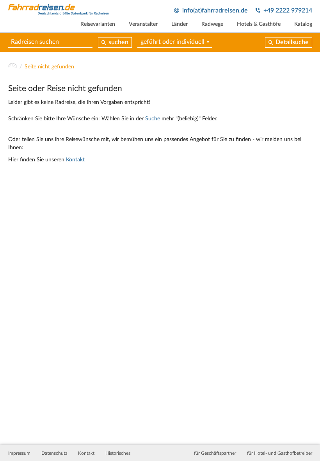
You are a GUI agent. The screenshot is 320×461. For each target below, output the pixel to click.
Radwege (212, 24)
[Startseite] (12, 67)
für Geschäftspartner (215, 453)
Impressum (19, 453)
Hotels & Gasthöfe (259, 24)
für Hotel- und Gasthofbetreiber (279, 453)
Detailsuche (292, 42)
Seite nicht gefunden (49, 67)
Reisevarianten (97, 24)
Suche (152, 119)
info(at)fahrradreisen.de (215, 10)
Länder (179, 24)
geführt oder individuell (172, 42)
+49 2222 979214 (287, 10)
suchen (118, 42)
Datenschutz (54, 453)
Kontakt (75, 160)
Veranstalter (143, 24)
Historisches (117, 453)
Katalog (303, 24)
